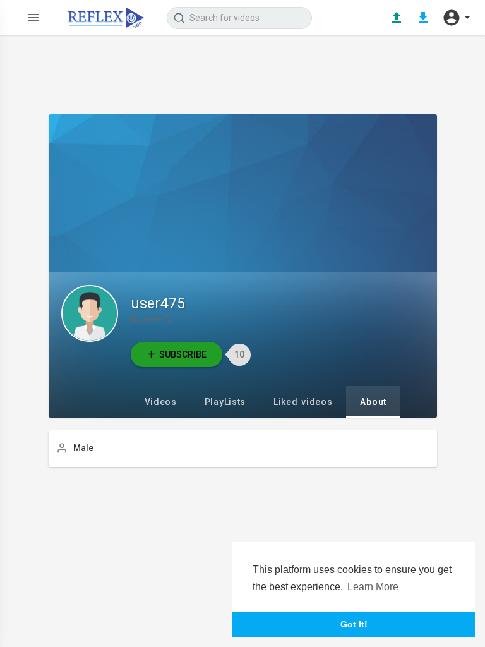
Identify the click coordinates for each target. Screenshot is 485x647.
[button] (456, 17)
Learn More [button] (372, 586)
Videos (161, 402)
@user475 (151, 318)
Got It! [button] (354, 624)
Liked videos (302, 402)
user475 (158, 303)
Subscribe (183, 354)
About (373, 402)
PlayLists (225, 402)
